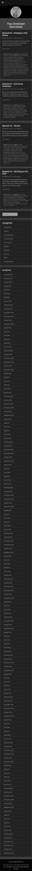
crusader (10, 57)
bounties (19, 106)
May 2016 (7, 643)
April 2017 (7, 609)
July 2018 (7, 560)
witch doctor (17, 74)
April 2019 (7, 525)
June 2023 (7, 335)
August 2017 (7, 602)
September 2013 (9, 761)
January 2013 (8, 792)
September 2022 (9, 369)
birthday (19, 196)
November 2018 (9, 545)
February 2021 (8, 442)
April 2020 (7, 480)
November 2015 (9, 663)
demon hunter (18, 57)
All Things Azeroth (15, 55)
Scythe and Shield (18, 71)
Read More (6, 49)
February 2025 (8, 274)
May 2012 (7, 822)
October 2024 (8, 282)
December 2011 (8, 841)
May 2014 (7, 731)
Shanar (10, 160)
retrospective (16, 204)
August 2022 (7, 373)
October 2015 (8, 666)
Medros (9, 66)
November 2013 (9, 754)
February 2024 (8, 305)
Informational (8, 239)
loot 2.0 (24, 113)
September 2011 (9, 853)
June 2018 (7, 564)
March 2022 (7, 392)
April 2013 (7, 781)
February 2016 (8, 655)
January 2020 (8, 491)
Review (6, 254)
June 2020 (7, 472)
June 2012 (7, 819)
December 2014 (9, 704)
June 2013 (7, 773)
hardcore (6, 61)
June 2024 (7, 293)
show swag (17, 160)
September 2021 (9, 415)
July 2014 (7, 723)
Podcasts (6, 250)
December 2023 (9, 312)
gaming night (21, 199)
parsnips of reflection (16, 68)
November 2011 (9, 845)
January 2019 (8, 537)
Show (11, 54)
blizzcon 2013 (11, 106)
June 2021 (7, 427)
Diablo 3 (13, 199)
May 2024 (7, 297)
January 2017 (8, 617)
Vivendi (17, 161)
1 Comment (12, 117)
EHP (12, 154)
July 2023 (7, 331)
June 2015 (7, 682)
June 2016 (7, 640)
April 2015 (7, 689)
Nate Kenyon (17, 66)
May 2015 (7, 685)
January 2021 (8, 446)
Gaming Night (8, 235)
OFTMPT (6, 68)
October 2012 (8, 803)
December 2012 (8, 796)
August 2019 (7, 510)
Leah (19, 155)
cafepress (6, 149)
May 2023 (7, 339)
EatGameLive (18, 60)
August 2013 (7, 765)
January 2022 (8, 400)
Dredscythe (17, 111)
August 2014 (7, 720)
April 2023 (7, 343)
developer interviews (10, 58)
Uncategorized (8, 261)
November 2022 (9, 362)
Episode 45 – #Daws (11, 125)
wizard (24, 74)
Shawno (16, 116)
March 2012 (7, 830)
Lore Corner (8, 242)
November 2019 (9, 499)
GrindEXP (24, 111)
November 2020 (9, 453)
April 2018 (7, 571)
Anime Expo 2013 (22, 146)
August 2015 (7, 674)
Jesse (12, 113)
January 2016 (8, 659)
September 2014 (9, 716)
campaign (6, 108)
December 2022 (9, 358)
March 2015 (7, 693)
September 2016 (9, 628)
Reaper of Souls (17, 69)
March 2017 (7, 613)
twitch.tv (11, 161)
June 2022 (7, 381)
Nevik (24, 66)
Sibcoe (26, 71)
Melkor (5, 114)
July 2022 (7, 377)
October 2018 (8, 548)
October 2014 (8, 712)
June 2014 (7, 727)
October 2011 (8, 849)
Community (7, 227)
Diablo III (21, 58)
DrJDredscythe (8, 60)
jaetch (5, 113)
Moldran (17, 157)
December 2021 (8, 404)
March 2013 (7, 784)
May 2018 (7, 567)
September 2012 (9, 807)
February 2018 (8, 579)
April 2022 (7, 388)
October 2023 (8, 320)
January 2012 (8, 838)
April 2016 (7, 647)
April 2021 (7, 434)
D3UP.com (19, 149)
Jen (21, 38)
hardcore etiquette (20, 154)
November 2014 (9, 708)
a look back (21, 194)
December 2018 (8, 541)
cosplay (12, 149)
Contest (6, 231)
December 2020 (9, 449)
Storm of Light (7, 74)
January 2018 (8, 583)
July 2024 (7, 290)
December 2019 (9, 495)
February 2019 (8, 533)
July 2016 (7, 636)
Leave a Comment (8, 205)
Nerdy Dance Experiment (20, 158)
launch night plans (16, 65)
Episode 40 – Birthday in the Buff (15, 172)
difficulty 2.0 (15, 109)
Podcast (6, 246)
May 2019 (7, 522)
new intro (11, 202)
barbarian (25, 55)
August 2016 (7, 632)
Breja (5, 57)
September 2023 (9, 324)
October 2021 (8, 411)
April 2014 (7, 735)
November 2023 (9, 316)
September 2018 (9, 552)
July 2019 (7, 514)
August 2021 (7, 419)
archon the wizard (9, 148)
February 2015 (8, 697)
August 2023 (7, 328)
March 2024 (7, 301)
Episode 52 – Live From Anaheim (12, 84)
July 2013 (7, 769)
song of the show (8, 72)
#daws (20, 144)
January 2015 (8, 701)
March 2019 (7, 529)
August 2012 (7, 811)
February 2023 (8, 350)
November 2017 (9, 590)
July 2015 (7, 678)
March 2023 (7, 347)
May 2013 (7, 777)
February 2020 (8, 487)
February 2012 (8, 834)
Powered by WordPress (16, 862)
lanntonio (6, 65)
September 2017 (9, 598)
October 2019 (8, 503)
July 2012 (7, 815)
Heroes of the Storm (13, 63)
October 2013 (8, 758)
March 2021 (7, 438)
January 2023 (8, 354)
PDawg (26, 114)
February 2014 (8, 742)
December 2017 (8, 586)
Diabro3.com (14, 152)
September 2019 (9, 506)
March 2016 (7, 651)
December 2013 (8, 750)
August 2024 (7, 286)
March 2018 (7, 575)
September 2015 (9, 670)
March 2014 (7, 739)
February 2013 (8, 788)
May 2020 (7, 476)
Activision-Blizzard (9, 146)
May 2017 (7, 605)
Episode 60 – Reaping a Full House (14, 34)
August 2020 (7, 465)
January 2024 (8, 309)
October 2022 (8, 366)
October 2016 (8, 624)
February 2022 (8, 396)
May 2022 (7, 385)
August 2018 (7, 556)
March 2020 (7, 484)
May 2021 (7, 430)
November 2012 (9, 800)
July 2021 (7, 423)
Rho (10, 71)
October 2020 (8, 457)
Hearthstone (14, 61)
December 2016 (9, 621)
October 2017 (8, 594)
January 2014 (8, 746)
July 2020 (7, 468)
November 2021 (9, 408)
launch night (24, 201)
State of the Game (20, 72)
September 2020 (9, 461)
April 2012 (7, 826)
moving (23, 157)
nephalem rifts (13, 114)
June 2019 (7, 518)
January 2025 (8, 278)
